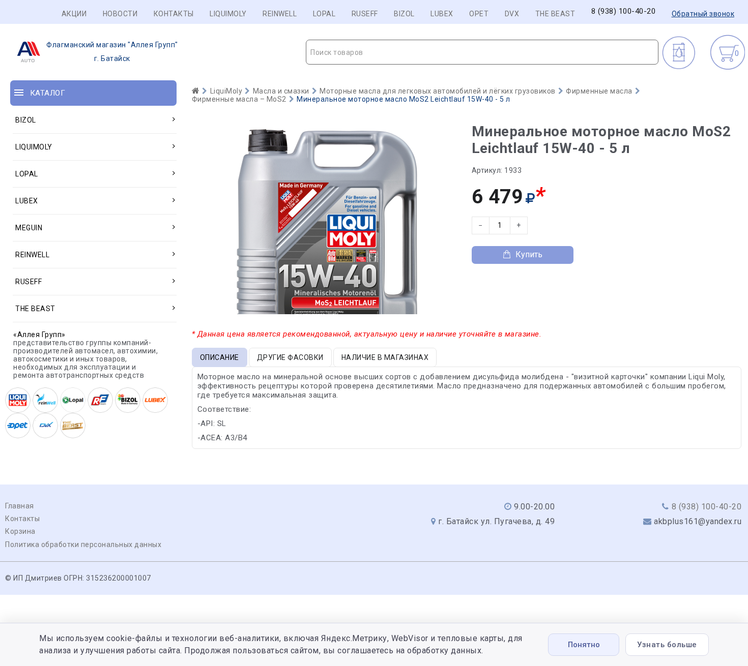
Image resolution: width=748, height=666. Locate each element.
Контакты (174, 14)
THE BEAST (555, 14)
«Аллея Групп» (39, 334)
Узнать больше (667, 644)
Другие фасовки (290, 357)
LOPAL (324, 14)
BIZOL (404, 14)
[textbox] (482, 52)
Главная (19, 506)
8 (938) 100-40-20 (623, 11)
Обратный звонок (703, 14)
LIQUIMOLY (228, 14)
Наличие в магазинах (385, 357)
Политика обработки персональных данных (83, 544)
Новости (120, 14)
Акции (74, 14)
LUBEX (441, 14)
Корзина (20, 531)
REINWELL (280, 14)
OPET (478, 14)
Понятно (584, 644)
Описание (219, 357)
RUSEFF (365, 14)
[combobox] (482, 52)
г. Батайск (112, 52)
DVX (512, 14)
